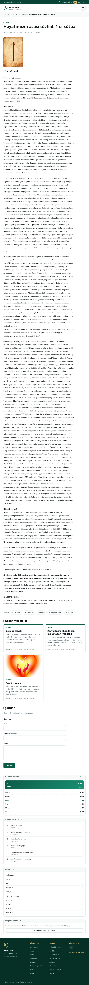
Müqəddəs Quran (55, 947)
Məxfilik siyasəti (55, 969)
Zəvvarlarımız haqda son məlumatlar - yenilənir (61, 632)
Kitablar (52, 951)
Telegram (30, 612)
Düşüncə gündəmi (36, 966)
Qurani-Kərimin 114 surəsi (45, 930)
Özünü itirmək (13, 683)
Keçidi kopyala (56, 612)
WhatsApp (41, 612)
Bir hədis (33, 973)
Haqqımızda (53, 966)
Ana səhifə (7, 14)
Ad (5, 723)
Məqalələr (16, 14)
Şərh (5, 744)
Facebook (17, 612)
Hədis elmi (34, 958)
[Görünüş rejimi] (84, 2)
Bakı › (82, 777)
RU (79, 2)
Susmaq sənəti (14, 630)
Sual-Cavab (34, 947)
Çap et (70, 612)
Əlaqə (51, 973)
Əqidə (32, 955)
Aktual (24, 14)
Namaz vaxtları (66, 2)
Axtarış (52, 962)
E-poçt (10, 733)
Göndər (9, 765)
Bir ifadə (33, 969)
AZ (75, 2)
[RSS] (71, 948)
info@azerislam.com (76, 952)
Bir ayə (32, 962)
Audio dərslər (54, 955)
